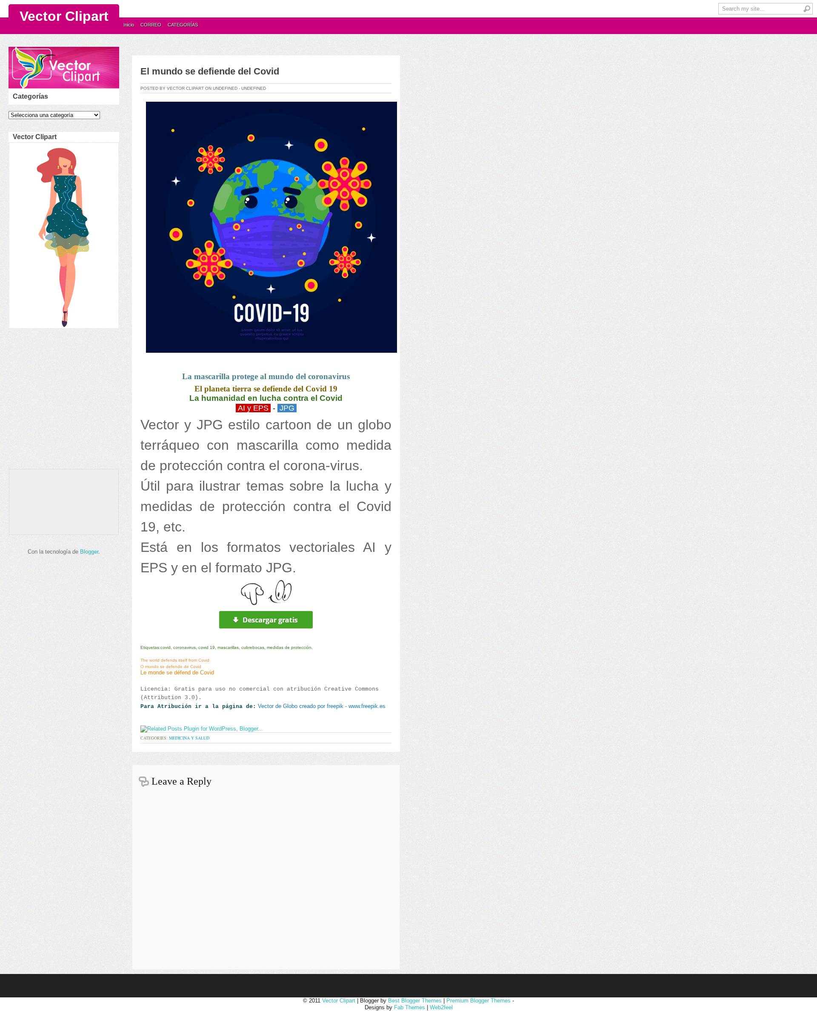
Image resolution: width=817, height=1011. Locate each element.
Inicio (128, 24)
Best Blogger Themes (415, 1000)
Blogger (89, 551)
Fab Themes (409, 1007)
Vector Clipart (64, 16)
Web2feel (441, 1007)
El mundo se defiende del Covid (209, 71)
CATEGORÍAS (183, 24)
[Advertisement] (62, 401)
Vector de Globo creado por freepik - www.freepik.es (322, 706)
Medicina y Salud (189, 738)
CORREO (150, 24)
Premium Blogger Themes (478, 1000)
